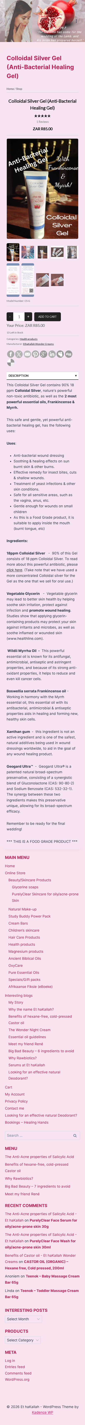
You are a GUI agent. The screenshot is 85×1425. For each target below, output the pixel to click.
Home (10, 88)
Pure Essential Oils (23, 972)
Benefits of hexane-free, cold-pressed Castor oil (40, 1019)
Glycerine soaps (25, 887)
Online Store (15, 873)
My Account (15, 1094)
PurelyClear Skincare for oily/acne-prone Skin (45, 897)
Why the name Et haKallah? (31, 1009)
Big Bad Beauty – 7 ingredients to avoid (37, 1186)
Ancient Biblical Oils (24, 958)
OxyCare (15, 965)
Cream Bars (18, 923)
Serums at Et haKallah (26, 1065)
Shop (19, 88)
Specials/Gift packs (24, 980)
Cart (8, 1087)
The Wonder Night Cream (29, 1030)
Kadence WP (42, 1412)
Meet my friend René (25, 1044)
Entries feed (15, 1367)
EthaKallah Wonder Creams (38, 343)
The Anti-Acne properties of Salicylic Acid (39, 1157)
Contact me (14, 1108)
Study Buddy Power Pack (29, 916)
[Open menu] (76, 21)
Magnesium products (25, 951)
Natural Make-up (22, 909)
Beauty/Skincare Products (29, 880)
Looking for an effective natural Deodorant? (34, 1075)
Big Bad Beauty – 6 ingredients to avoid (41, 1051)
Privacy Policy (16, 1101)
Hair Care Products (24, 937)
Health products (29, 338)
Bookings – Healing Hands (26, 1122)
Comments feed (18, 1373)
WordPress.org (17, 1379)
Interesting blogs (19, 995)
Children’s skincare (23, 930)
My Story (15, 1002)
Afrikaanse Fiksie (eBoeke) (30, 987)
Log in (10, 1361)
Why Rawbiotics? (22, 1058)
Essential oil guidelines (27, 1037)
